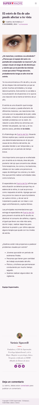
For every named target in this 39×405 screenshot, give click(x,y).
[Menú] (36, 3)
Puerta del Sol (22, 134)
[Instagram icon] (23, 366)
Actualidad (23, 24)
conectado (25, 386)
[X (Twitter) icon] (19, 366)
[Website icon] (15, 366)
